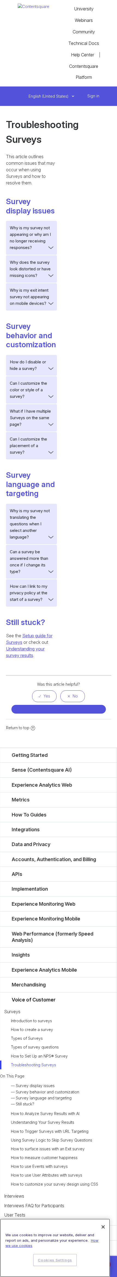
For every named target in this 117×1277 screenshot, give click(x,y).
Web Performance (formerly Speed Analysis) (52, 937)
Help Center (82, 54)
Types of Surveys (27, 1038)
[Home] (33, 6)
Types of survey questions (35, 1047)
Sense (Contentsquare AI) (42, 770)
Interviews (14, 1196)
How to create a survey (32, 1029)
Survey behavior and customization (47, 1092)
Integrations (26, 829)
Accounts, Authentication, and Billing (54, 859)
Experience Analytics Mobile (44, 970)
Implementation (30, 889)
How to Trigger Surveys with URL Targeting (49, 1131)
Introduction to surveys (31, 1020)
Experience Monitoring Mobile (46, 919)
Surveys (12, 1011)
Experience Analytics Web (42, 785)
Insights (21, 955)
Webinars (84, 20)
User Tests (14, 1215)
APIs (17, 874)
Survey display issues (35, 1085)
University (84, 8)
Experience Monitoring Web (43, 904)
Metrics (21, 800)
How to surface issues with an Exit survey (48, 1148)
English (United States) (49, 96)
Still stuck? (25, 1104)
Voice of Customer (34, 1000)
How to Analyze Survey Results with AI (45, 1113)
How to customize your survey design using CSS (54, 1184)
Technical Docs (83, 43)
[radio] (44, 696)
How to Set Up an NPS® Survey (39, 1056)
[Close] (103, 1227)
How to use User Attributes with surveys (46, 1175)
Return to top (17, 727)
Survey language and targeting (44, 1098)
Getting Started (30, 755)
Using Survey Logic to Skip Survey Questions (51, 1140)
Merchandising (29, 985)
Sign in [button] (93, 96)
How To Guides (29, 815)
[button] (82, 96)
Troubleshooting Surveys (33, 1064)
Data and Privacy (31, 844)
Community (84, 31)
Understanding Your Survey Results (42, 1122)
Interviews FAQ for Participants (34, 1205)
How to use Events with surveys (39, 1166)
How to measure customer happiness (44, 1157)
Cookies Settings (55, 1260)
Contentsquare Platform (83, 71)
